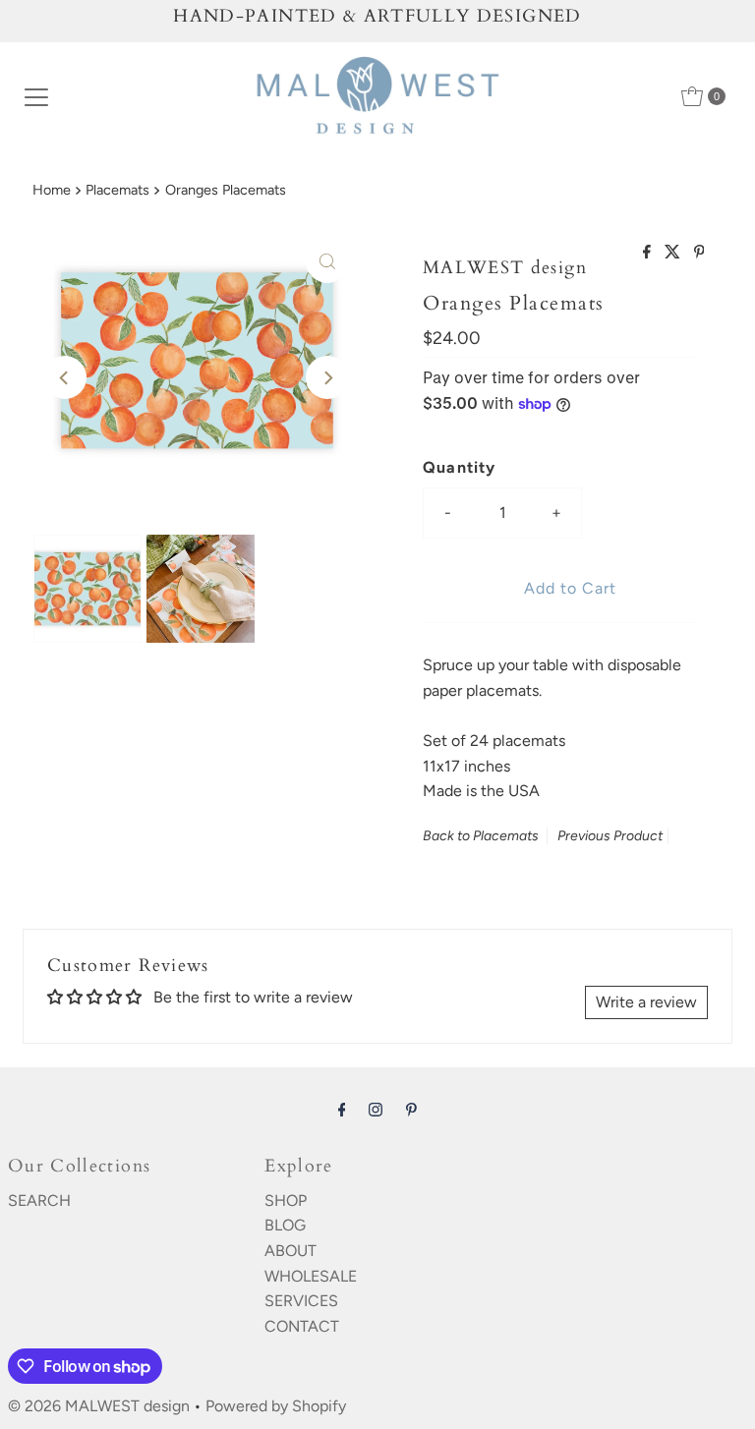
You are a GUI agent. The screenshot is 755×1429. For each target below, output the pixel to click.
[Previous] (65, 377)
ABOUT (290, 1250)
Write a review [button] (646, 1002)
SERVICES (301, 1300)
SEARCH (39, 1200)
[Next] (327, 377)
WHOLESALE (310, 1276)
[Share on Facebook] (649, 253)
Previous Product (610, 836)
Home (51, 190)
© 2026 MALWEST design (99, 1406)
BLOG (285, 1225)
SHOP (285, 1200)
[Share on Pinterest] (699, 253)
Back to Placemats (481, 836)
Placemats (117, 190)
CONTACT (301, 1326)
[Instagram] (375, 1109)
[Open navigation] (36, 96)
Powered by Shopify (275, 1406)
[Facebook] (342, 1109)
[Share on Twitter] (674, 253)
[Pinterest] (411, 1109)
